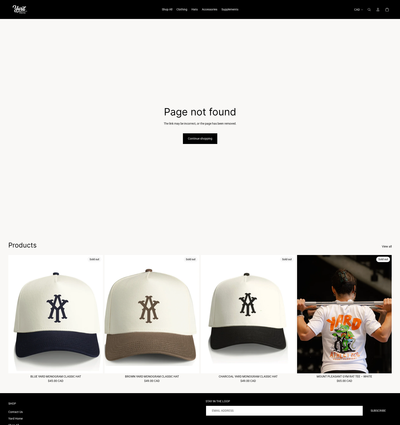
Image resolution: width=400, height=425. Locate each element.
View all (387, 246)
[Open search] (369, 9)
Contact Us (15, 412)
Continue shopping (200, 138)
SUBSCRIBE (378, 410)
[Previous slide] (14, 314)
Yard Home (15, 418)
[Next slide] (96, 314)
